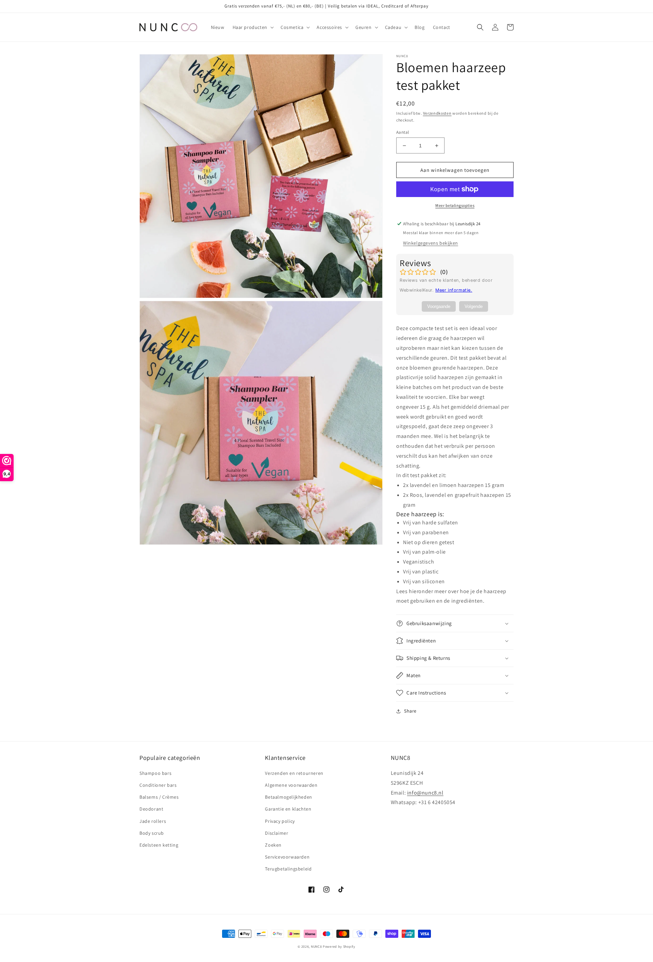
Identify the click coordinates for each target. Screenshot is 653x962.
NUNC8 (316, 946)
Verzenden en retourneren (294, 773)
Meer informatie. (453, 290)
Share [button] (410, 711)
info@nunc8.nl (425, 792)
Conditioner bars (158, 785)
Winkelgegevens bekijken (430, 243)
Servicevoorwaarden (287, 857)
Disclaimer (276, 833)
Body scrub (151, 833)
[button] (253, 27)
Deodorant (151, 809)
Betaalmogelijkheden (288, 797)
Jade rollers (152, 821)
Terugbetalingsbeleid (288, 869)
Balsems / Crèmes (159, 797)
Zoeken (273, 845)
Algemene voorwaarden (291, 785)
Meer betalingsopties (454, 205)
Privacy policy (280, 821)
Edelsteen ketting (158, 845)
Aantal (402, 132)
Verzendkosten (437, 113)
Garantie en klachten (288, 809)
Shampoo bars (155, 773)
